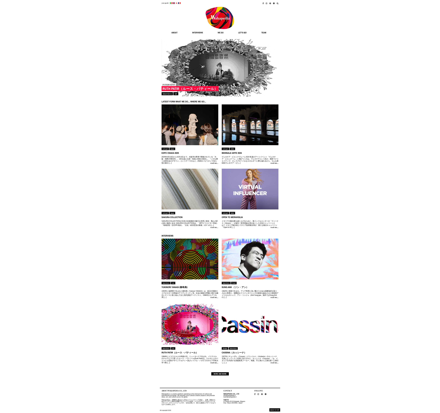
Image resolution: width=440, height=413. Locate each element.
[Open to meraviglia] (250, 190)
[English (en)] (174, 3)
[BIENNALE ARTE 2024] (250, 126)
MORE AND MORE (220, 374)
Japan (172, 149)
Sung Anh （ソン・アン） (235, 287)
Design (225, 348)
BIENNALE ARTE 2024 (232, 152)
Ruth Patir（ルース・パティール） (190, 88)
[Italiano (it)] (171, 3)
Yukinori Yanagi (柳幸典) (174, 287)
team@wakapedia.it (229, 397)
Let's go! (165, 149)
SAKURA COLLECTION (172, 217)
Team (263, 32)
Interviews (167, 94)
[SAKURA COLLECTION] (190, 190)
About (174, 32)
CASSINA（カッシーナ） (234, 352)
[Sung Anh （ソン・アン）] (250, 260)
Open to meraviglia (232, 217)
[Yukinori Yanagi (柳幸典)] (190, 260)
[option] (220, 68)
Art (176, 94)
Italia (232, 149)
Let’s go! (242, 32)
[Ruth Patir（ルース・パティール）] (220, 67)
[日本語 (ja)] (176, 3)
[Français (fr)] (179, 3)
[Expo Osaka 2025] (190, 126)
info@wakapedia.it (229, 395)
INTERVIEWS (197, 32)
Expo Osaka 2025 (170, 152)
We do (220, 32)
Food (233, 283)
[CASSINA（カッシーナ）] (250, 325)
